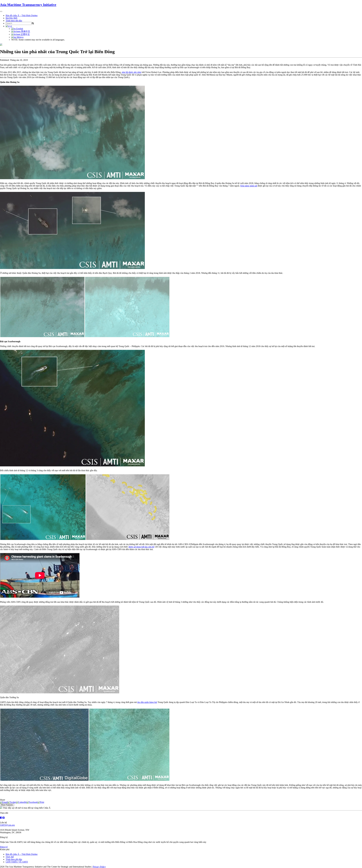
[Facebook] (32, 802)
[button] (72, 230)
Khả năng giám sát (248, 186)
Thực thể (10, 857)
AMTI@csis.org (7, 825)
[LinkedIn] (21, 802)
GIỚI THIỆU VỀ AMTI (17, 862)
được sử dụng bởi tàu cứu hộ (141, 547)
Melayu (19, 37)
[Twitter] (11, 802)
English (19, 28)
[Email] (3, 802)
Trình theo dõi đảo (14, 20)
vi (11, 26)
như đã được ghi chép (131, 72)
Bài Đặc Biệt (11, 18)
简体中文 (25, 31)
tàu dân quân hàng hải (147, 702)
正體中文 (25, 34)
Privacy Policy (99, 866)
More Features (7, 805)
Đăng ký (4, 847)
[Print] (41, 802)
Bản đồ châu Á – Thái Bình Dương (21, 15)
